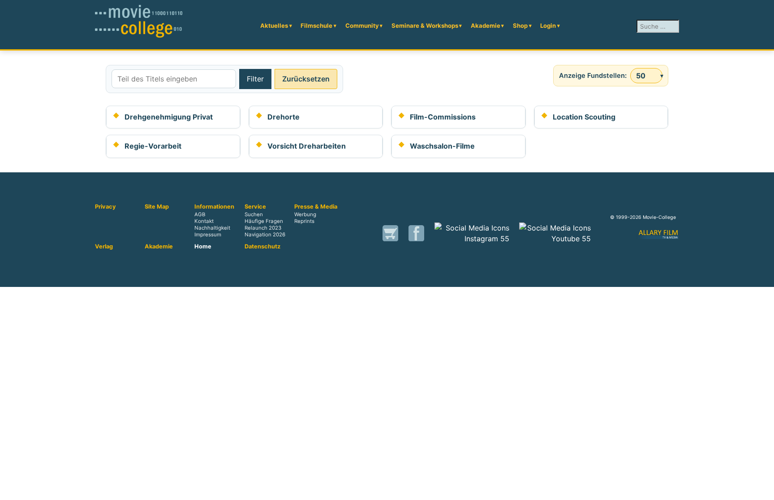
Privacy (105, 207)
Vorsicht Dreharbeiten (306, 145)
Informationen (214, 207)
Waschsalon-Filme (442, 145)
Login (548, 25)
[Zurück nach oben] (763, 489)
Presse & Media (315, 207)
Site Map (157, 207)
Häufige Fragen (264, 221)
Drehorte (283, 116)
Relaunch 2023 (263, 228)
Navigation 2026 (265, 235)
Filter (255, 78)
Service (255, 207)
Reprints (304, 221)
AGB (199, 214)
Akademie (485, 25)
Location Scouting (584, 116)
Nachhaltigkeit (212, 228)
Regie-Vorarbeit (153, 145)
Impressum (207, 235)
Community (362, 25)
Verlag (104, 247)
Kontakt (204, 221)
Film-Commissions (443, 116)
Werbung (305, 214)
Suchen (254, 214)
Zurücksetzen (306, 78)
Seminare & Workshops (424, 25)
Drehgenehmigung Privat (169, 116)
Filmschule (316, 25)
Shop (520, 25)
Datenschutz (262, 247)
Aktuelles (274, 25)
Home (202, 247)
